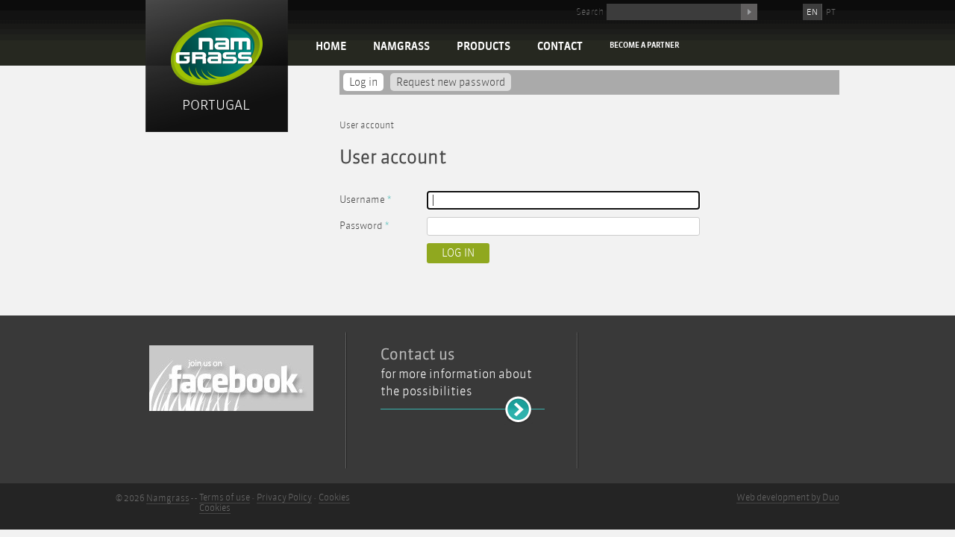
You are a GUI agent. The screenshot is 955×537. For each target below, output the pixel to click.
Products (483, 46)
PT (831, 12)
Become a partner (644, 45)
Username (365, 199)
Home (331, 46)
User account (366, 125)
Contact (560, 46)
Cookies (334, 497)
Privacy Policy (284, 497)
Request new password (450, 82)
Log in (366, 82)
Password (364, 225)
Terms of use (224, 497)
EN (812, 12)
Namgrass (401, 46)
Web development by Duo (787, 497)
